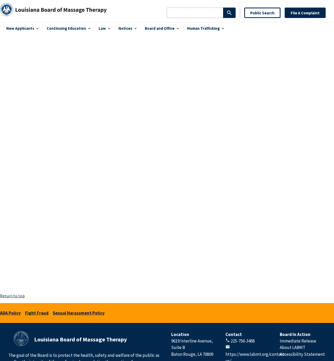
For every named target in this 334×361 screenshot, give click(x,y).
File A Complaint (305, 12)
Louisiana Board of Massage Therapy (80, 339)
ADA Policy (10, 313)
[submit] (229, 13)
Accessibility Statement (302, 354)
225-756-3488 (243, 341)
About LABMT (292, 347)
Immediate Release (298, 341)
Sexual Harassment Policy (79, 313)
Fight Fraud (37, 313)
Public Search (262, 12)
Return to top (12, 295)
